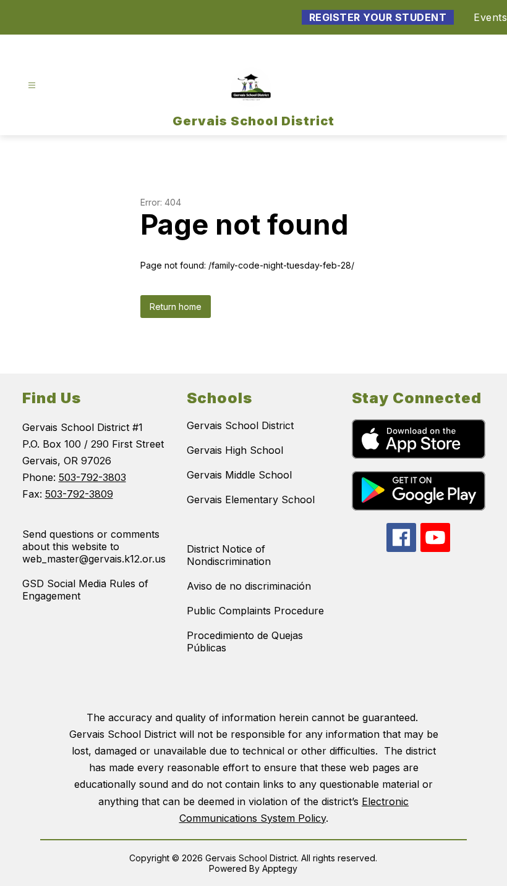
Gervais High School (235, 450)
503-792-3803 (92, 477)
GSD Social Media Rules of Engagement (85, 589)
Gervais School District (240, 425)
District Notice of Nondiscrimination (229, 555)
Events (490, 17)
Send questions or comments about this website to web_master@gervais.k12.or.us (94, 546)
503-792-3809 (79, 494)
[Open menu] (32, 85)
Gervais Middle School (239, 475)
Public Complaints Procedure (255, 610)
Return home (176, 306)
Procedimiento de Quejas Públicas (245, 641)
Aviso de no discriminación (249, 586)
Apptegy (279, 868)
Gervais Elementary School (251, 499)
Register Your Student (378, 17)
